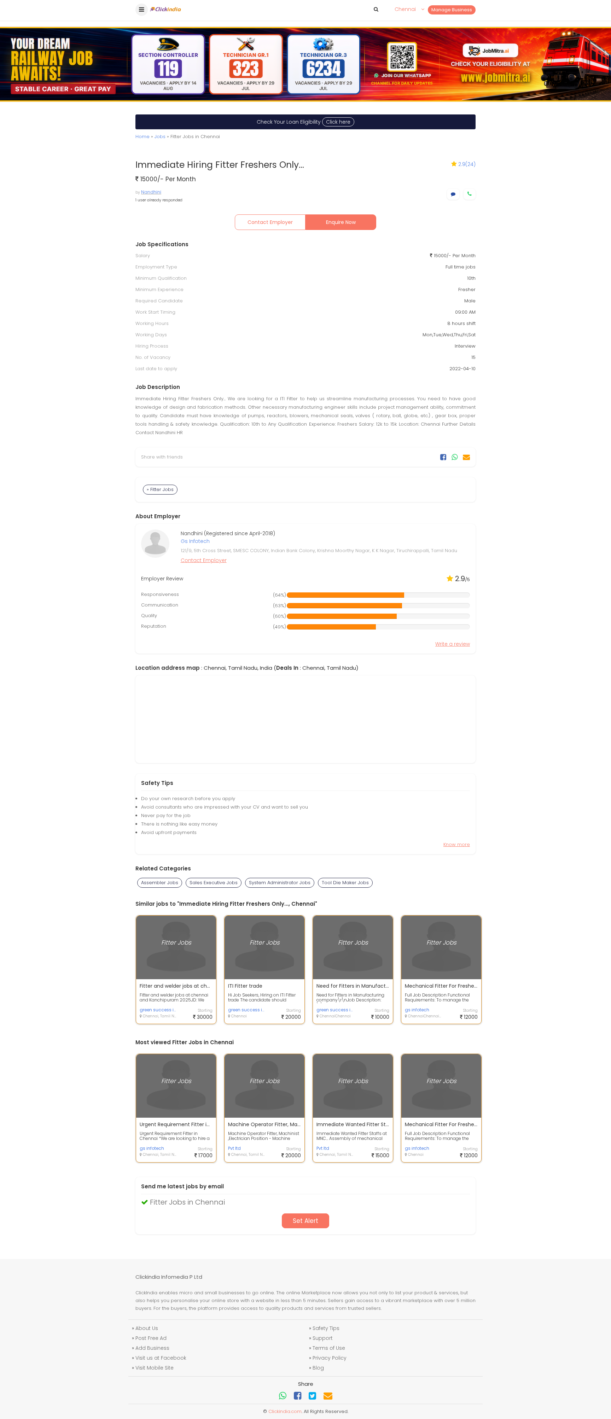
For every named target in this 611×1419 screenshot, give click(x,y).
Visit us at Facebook (160, 1357)
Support (323, 1338)
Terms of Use (329, 1348)
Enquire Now (341, 222)
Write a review (452, 644)
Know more (456, 844)
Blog (318, 1367)
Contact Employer (270, 222)
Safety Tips (326, 1328)
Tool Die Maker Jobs (345, 882)
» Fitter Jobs (160, 489)
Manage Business (451, 9)
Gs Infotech (195, 541)
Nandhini (151, 192)
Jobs (160, 136)
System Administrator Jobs (279, 882)
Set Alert (305, 1221)
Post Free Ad (151, 1338)
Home (142, 136)
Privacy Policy (330, 1357)
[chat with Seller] (453, 194)
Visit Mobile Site (154, 1367)
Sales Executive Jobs (214, 882)
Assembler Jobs (159, 882)
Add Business (152, 1348)
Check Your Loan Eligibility (303, 121)
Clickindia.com (285, 1411)
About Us (146, 1328)
